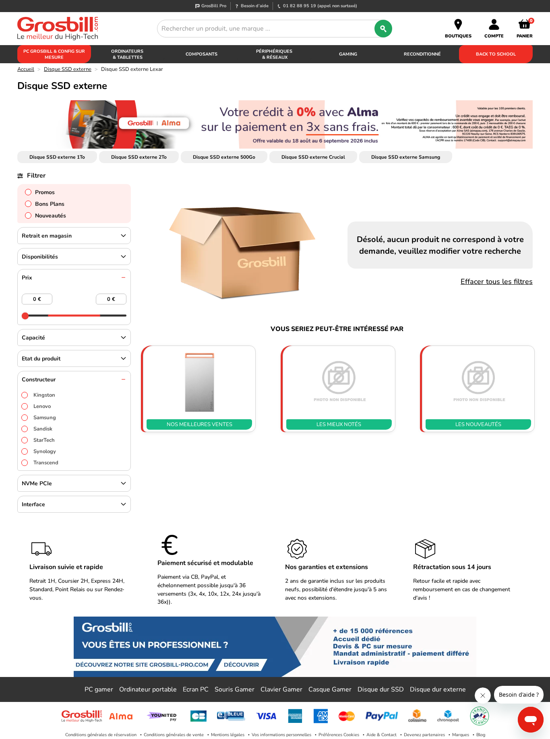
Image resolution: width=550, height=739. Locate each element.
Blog (480, 735)
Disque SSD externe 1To (57, 157)
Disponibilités (40, 257)
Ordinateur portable (148, 689)
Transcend (45, 462)
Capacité (33, 338)
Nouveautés (50, 215)
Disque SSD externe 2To (139, 157)
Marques (460, 735)
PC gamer (99, 689)
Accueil (25, 69)
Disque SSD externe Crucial (313, 157)
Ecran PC (196, 689)
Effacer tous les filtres (497, 281)
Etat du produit (41, 358)
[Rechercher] (383, 28)
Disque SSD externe (67, 69)
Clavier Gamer (281, 689)
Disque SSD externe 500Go (224, 157)
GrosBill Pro (213, 6)
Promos (45, 192)
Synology (44, 451)
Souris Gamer (234, 689)
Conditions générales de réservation (100, 735)
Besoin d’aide (255, 6)
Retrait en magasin (47, 236)
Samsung (44, 417)
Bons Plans (49, 204)
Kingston (44, 395)
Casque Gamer (330, 689)
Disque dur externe (438, 689)
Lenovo (42, 406)
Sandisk (42, 429)
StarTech (44, 440)
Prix (27, 278)
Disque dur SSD (381, 689)
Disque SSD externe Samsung (405, 157)
